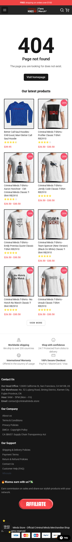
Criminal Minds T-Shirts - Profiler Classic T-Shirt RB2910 (50, 135)
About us (7, 415)
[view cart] (67, 10)
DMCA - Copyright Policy (14, 429)
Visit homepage (36, 77)
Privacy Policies (10, 425)
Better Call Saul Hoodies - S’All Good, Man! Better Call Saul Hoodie (18, 135)
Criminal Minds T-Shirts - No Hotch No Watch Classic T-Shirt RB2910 (18, 302)
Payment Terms (10, 454)
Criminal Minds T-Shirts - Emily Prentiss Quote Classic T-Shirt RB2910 (18, 245)
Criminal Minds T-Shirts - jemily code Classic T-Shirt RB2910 (51, 189)
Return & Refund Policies (15, 459)
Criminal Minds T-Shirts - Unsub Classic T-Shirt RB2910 (50, 302)
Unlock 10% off (7, 527)
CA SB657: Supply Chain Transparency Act (24, 434)
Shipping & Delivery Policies (16, 450)
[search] (62, 10)
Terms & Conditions (12, 420)
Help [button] (66, 538)
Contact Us (8, 464)
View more (36, 323)
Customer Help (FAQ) (13, 468)
